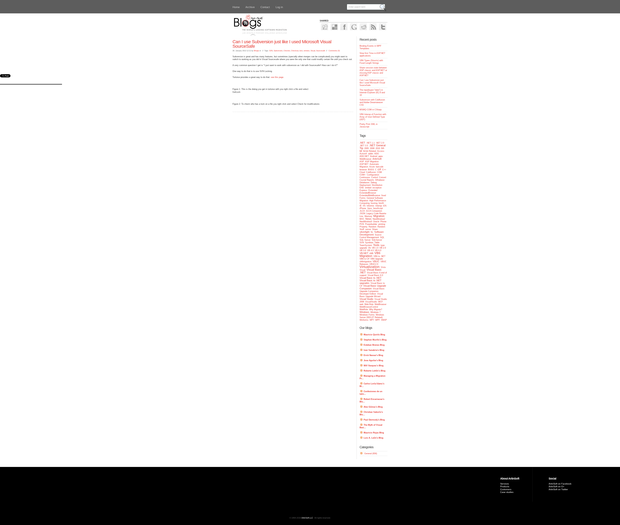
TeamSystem (366, 245)
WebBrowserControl (369, 307)
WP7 (372, 320)
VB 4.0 (370, 250)
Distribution (377, 185)
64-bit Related (369, 151)
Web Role (368, 304)
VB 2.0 (382, 248)
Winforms (364, 320)
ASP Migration (372, 161)
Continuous (365, 177)
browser (363, 169)
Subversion (278, 51)
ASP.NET (364, 164)
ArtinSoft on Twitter (558, 489)
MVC (362, 219)
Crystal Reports (367, 180)
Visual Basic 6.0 (375, 275)
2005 (366, 148)
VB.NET (364, 253)
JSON (362, 213)
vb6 (371, 253)
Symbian (369, 242)
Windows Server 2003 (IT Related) (372, 316)
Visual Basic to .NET (370, 277)
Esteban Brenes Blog (374, 345)
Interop (378, 206)
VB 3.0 (363, 250)
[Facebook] (343, 26)
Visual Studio (366, 299)
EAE (362, 187)
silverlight (364, 231)
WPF (377, 320)
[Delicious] (334, 26)
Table (376, 242)
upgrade (363, 248)
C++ (384, 169)
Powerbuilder (371, 224)
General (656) (370, 453)
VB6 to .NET (379, 256)
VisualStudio (371, 301)
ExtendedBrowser (368, 193)
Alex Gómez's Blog (373, 407)
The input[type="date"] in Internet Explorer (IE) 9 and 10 (372, 92)
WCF (380, 301)
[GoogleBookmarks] (353, 26)
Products (504, 486)
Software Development (372, 233)
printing (381, 224)
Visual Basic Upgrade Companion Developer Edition (372, 291)
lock (301, 51)
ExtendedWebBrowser (370, 195)
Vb (369, 248)
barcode (379, 166)
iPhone (363, 208)
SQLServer (377, 240)
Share (375, 229)
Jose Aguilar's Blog (373, 360)
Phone (383, 221)
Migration (378, 216)
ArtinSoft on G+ (556, 486)
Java (369, 208)
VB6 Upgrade (376, 259)
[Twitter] (382, 26)
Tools (376, 245)
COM (379, 172)
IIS (364, 206)
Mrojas (256, 51)
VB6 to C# (364, 259)
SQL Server (365, 240)
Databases (365, 182)
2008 (372, 148)
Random (372, 226)
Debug (374, 182)
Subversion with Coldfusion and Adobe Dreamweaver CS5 (372, 102)
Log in (279, 7)
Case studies (506, 492)
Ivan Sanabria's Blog (374, 350)
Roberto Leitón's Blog (374, 371)
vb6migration (366, 261)
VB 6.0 (378, 250)
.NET (362, 142)
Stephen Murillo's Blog (375, 340)
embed (368, 187)
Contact (265, 7)
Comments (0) (334, 51)
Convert (382, 177)
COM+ (363, 175)
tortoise (307, 51)
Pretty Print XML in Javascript (368, 125)
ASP (362, 161)
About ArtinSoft (509, 478)
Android (373, 156)
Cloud (362, 172)
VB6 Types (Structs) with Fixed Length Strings (371, 61)
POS (362, 224)
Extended (372, 190)
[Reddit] (363, 26)
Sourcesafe (320, 51)
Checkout (295, 51)
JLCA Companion (374, 211)
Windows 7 (375, 312)
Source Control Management (370, 236)
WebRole (364, 309)
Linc (361, 216)
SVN (271, 51)
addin (370, 153)
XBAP (384, 320)
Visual (312, 51)
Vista (383, 267)
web (361, 304)
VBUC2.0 (373, 264)
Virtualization (370, 267)
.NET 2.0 (380, 143)
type (383, 245)
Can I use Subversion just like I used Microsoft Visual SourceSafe (281, 44)
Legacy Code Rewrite (376, 213)
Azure (372, 166)
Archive (250, 7)
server (368, 229)
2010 (378, 148)
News (368, 218)
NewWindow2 (379, 219)
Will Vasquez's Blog (373, 365)
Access (380, 151)
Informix (370, 206)
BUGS (371, 169)
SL (372, 232)
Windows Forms (367, 315)
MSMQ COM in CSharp (371, 109)
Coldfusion (371, 172)
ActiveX (363, 153)
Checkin (287, 51)
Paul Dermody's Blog (374, 420)
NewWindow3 (366, 221)
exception (377, 187)
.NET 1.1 (370, 143)
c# (379, 169)
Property (363, 226)
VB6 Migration (370, 254)
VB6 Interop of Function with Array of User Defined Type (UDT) (373, 117)
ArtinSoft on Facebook (560, 483)
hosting (374, 203)
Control (374, 177)
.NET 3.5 (364, 145)
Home (236, 7)
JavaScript (378, 208)
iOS (385, 206)
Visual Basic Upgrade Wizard (371, 295)
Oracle (376, 221)
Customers (505, 489)
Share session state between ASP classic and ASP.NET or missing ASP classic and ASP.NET (373, 71)
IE (361, 206)
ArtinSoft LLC (307, 518)
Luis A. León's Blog (373, 438)
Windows (364, 312)
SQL (382, 237)
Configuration (373, 175)
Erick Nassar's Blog (373, 355)
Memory (368, 216)
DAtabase (379, 180)
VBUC (376, 261)
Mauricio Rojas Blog (374, 432)
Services (504, 483)
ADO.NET (364, 156)
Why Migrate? (375, 309)
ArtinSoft (377, 158)
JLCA (362, 211)
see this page (277, 77)
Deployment (365, 185)
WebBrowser (380, 304)
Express (363, 190)
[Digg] (324, 26)
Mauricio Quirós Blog (374, 334)
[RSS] (373, 26)
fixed (383, 195)
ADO (376, 153)
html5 (381, 203)
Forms (363, 198)
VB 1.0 (375, 248)
